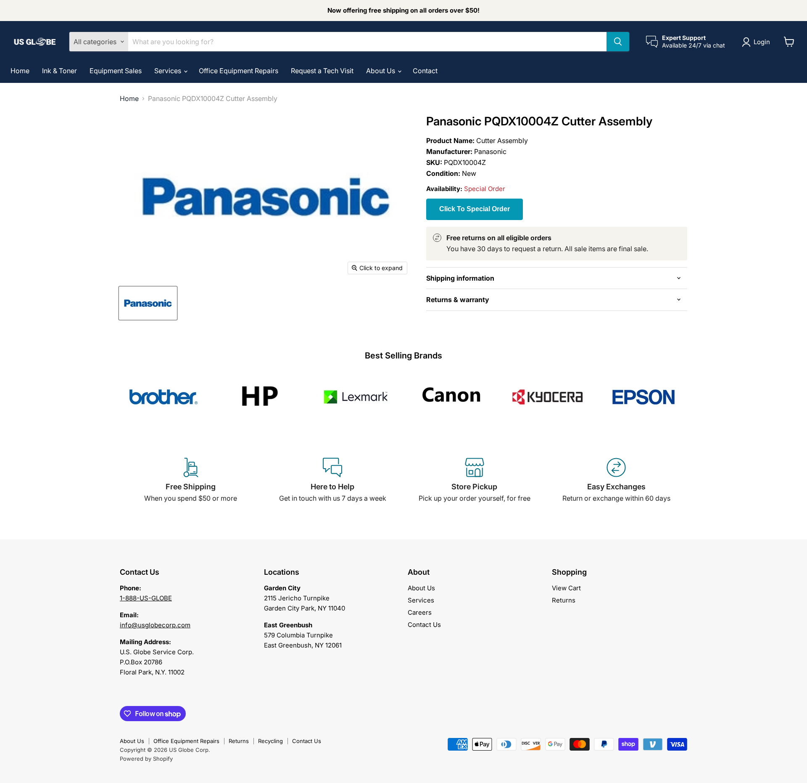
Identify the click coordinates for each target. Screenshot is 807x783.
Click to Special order (474, 208)
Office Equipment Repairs (238, 70)
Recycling (270, 741)
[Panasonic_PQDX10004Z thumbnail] (148, 303)
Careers (420, 612)
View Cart (566, 588)
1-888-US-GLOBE (146, 598)
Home (20, 70)
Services (168, 70)
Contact (425, 70)
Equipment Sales (116, 70)
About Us (381, 70)
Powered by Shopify (146, 758)
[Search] (618, 41)
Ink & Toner (59, 70)
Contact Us (424, 625)
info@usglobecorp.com (155, 625)
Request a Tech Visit (322, 70)
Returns (563, 600)
